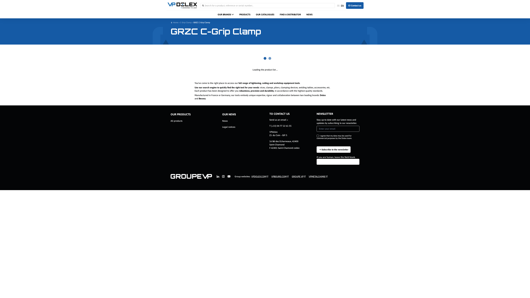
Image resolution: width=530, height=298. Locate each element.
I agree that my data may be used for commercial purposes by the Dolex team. (334, 137)
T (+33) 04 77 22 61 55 (280, 126)
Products (244, 14)
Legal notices (228, 127)
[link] (217, 176)
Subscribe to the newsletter (335, 149)
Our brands (224, 14)
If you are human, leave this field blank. (336, 157)
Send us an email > (278, 120)
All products (176, 121)
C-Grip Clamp (186, 22)
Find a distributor (290, 14)
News (309, 14)
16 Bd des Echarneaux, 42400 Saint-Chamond (283, 143)
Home (175, 22)
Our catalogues (265, 14)
